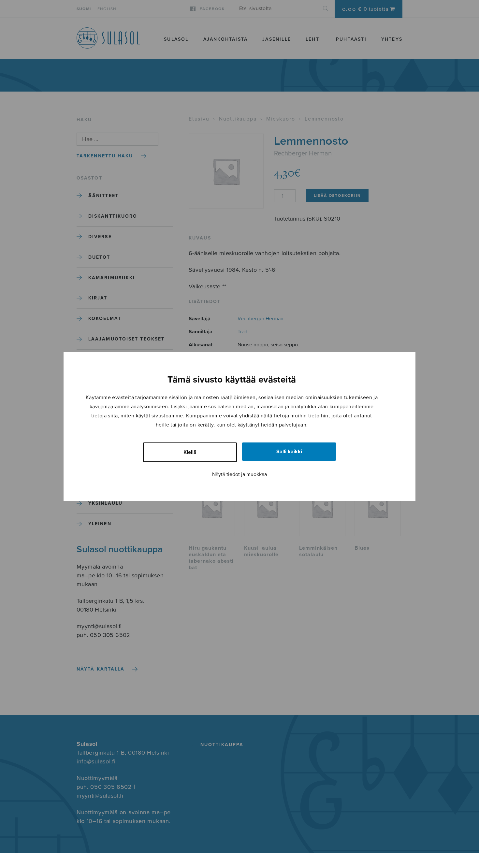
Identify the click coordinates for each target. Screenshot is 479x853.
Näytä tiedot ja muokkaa (239, 474)
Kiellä (189, 452)
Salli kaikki (289, 451)
